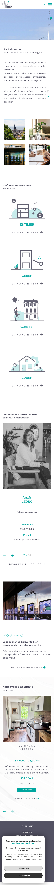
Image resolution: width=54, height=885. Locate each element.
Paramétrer (23, 868)
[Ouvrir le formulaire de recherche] (44, 4)
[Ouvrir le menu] (50, 4)
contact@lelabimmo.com (27, 835)
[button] (12, 555)
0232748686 (27, 832)
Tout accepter (23, 875)
